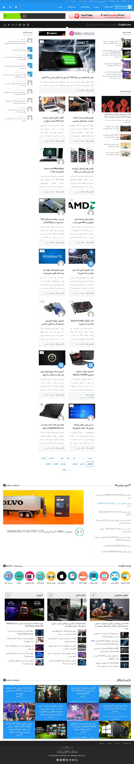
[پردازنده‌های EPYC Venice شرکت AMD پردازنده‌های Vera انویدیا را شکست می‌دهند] (124, 642)
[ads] (100, 16)
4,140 (55, 464)
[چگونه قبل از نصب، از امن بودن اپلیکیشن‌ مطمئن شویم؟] (39, 655)
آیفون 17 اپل (82, 1)
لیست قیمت (71, 7)
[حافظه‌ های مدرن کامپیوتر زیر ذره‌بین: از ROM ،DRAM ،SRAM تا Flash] (39, 633)
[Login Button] (4, 7)
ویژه (60, 7)
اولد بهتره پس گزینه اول (19, 50)
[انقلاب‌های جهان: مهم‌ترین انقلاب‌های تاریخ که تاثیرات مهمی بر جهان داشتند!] (116, 104)
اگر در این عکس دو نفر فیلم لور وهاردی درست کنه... (17, 111)
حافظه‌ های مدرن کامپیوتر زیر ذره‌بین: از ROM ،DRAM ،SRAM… (21, 633)
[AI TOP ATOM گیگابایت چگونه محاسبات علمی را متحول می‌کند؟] (124, 665)
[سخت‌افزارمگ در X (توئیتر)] (24, 25)
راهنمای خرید (85, 7)
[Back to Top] (67, 747)
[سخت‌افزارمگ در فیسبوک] (20, 25)
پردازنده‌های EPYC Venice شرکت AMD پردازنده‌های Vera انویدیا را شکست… (105, 642)
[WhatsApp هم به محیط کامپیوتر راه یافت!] (52, 154)
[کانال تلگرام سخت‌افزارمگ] (12, 25)
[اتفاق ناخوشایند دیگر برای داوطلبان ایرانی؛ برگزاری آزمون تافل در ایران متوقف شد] (67, 610)
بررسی (97, 7)
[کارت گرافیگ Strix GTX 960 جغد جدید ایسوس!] (82, 307)
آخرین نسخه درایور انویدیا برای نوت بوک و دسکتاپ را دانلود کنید (52, 375)
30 (62, 458)
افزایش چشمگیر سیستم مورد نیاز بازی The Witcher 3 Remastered (83, 690)
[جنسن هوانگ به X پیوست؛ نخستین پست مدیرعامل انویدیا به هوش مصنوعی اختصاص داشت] (124, 635)
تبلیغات (109, 743)
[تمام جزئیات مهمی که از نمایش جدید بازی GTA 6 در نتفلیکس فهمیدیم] (126, 43)
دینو (67, 1)
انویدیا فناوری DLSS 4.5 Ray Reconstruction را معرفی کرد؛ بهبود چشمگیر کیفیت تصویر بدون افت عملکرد (111, 54)
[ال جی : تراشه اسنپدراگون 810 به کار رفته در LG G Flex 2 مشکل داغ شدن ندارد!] (52, 205)
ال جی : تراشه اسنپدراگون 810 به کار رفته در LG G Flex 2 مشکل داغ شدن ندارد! (52, 222)
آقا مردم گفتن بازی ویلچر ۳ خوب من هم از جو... (15, 84)
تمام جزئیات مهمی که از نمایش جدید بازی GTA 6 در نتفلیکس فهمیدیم (112, 43)
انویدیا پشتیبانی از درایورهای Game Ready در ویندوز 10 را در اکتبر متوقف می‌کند (83, 726)
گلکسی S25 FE (114, 1)
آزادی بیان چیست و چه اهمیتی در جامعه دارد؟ (112, 153)
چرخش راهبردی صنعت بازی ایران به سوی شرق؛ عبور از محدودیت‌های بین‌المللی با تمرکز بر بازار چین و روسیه (111, 75)
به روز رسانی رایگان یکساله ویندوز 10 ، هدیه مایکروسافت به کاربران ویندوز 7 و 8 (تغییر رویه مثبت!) (82, 429)
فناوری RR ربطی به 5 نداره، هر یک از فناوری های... (15, 58)
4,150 (48, 464)
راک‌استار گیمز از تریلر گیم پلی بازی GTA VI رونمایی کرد (112, 64)
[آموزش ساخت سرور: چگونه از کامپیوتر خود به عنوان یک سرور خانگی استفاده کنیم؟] (39, 662)
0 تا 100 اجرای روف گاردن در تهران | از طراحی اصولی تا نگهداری (110, 137)
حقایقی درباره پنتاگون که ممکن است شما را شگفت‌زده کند (111, 128)
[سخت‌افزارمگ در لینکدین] (28, 25)
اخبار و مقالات (108, 7)
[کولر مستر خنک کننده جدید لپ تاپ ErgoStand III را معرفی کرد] (52, 411)
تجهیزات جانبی (48, 448)
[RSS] (5, 25)
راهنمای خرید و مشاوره (85, 397)
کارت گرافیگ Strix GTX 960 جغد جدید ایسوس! (82, 322)
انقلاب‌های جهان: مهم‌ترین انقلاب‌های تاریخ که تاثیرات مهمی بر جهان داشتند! (117, 115)
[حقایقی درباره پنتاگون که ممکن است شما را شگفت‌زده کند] (125, 128)
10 (74, 458)
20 (68, 458)
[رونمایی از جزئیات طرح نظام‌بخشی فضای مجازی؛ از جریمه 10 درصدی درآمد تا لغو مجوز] (82, 662)
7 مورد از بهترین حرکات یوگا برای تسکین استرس (111, 145)
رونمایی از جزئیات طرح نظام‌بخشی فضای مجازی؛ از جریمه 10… (62, 662)
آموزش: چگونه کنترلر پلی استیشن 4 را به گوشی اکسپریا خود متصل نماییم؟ (53, 324)
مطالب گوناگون (78, 141)
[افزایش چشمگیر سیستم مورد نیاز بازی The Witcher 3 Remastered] (115, 694)
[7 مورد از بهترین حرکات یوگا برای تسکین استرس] (125, 145)
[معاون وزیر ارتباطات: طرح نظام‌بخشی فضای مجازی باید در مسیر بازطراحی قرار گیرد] (82, 633)
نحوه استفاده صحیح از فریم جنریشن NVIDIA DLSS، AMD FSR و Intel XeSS (24, 625)
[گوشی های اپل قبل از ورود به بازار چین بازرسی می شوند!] (82, 154)
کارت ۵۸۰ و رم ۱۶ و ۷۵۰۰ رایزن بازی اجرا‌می (15, 119)
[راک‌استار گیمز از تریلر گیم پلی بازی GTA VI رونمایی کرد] (126, 64)
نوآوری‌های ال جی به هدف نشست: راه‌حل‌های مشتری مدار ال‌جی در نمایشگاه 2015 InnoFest (83, 122)
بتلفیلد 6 (73, 1)
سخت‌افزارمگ (127, 743)
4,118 (51, 458)
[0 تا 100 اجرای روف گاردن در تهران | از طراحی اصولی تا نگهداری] (125, 137)
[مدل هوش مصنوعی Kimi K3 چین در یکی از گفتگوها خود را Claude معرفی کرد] (124, 657)
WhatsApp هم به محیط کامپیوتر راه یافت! (54, 170)
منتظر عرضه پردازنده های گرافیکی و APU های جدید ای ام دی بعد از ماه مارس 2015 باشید (82, 224)
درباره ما (117, 743)
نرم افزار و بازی (48, 293)
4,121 (82, 464)
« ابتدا (90, 458)
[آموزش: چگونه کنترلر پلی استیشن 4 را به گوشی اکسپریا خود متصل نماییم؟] (52, 307)
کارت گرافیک (79, 243)
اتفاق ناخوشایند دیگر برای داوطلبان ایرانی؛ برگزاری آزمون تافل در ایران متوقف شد (68, 625)
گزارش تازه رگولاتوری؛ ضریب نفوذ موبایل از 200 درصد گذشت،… (62, 647)
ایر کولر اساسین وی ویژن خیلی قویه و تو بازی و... (15, 67)
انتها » (64, 469)
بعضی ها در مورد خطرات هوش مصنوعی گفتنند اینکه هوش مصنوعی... (15, 42)
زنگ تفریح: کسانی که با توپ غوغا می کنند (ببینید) (83, 272)
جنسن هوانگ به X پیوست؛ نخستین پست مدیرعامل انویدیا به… (106, 635)
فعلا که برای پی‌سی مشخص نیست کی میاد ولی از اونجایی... (14, 76)
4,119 (43, 458)
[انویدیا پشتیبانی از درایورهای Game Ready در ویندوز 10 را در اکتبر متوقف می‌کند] (115, 730)
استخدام (101, 743)
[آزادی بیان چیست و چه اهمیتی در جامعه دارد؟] (125, 153)
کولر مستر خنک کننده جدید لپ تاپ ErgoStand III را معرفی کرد (52, 428)
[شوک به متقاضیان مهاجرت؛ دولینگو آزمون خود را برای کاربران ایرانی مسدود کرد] (82, 640)
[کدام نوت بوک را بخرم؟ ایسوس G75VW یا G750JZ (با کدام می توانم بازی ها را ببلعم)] (82, 357)
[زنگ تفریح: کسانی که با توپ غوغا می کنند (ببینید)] (82, 256)
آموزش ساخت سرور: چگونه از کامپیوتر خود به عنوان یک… (21, 662)
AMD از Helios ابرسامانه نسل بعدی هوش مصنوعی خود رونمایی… (106, 650)
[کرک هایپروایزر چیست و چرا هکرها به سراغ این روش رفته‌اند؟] (39, 647)
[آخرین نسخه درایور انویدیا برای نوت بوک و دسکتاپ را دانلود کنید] (52, 357)
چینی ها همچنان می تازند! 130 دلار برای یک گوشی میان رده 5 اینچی (67, 77)
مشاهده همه (13, 485)
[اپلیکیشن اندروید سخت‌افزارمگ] (9, 25)
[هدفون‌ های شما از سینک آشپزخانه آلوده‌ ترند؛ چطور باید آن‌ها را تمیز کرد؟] (39, 640)
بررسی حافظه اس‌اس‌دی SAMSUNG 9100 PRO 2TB (39, 531)
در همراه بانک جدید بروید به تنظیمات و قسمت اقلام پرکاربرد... (14, 93)
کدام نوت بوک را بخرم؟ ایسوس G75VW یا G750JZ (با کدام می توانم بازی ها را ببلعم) (82, 376)
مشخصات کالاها (14, 565)
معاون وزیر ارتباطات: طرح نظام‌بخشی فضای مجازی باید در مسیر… (64, 633)
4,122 (75, 464)
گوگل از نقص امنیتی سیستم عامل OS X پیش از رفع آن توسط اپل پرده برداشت (53, 121)
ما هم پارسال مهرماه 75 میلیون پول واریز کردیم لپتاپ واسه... (16, 102)
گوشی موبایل (79, 90)
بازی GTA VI (125, 1)
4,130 (63, 464)
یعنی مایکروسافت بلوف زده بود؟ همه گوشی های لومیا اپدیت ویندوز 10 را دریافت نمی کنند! (53, 275)
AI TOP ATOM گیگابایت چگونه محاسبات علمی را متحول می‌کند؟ (107, 665)
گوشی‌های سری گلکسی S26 (98, 1)
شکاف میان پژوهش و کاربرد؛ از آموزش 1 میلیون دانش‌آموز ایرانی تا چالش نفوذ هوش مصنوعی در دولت (111, 626)
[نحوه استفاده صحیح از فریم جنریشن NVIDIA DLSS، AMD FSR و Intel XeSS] (24, 610)
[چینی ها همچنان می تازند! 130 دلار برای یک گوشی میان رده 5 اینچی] (67, 55)
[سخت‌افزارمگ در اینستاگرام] (16, 25)
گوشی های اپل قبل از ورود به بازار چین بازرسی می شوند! (83, 170)
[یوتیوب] (82, 33)
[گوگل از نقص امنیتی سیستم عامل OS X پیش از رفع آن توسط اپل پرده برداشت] (52, 104)
